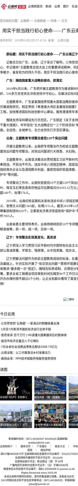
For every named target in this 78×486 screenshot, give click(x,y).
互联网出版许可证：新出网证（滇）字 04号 (39, 461)
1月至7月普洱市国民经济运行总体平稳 (26, 329)
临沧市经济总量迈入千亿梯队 (20, 341)
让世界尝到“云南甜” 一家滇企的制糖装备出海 (30, 323)
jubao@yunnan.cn (39, 484)
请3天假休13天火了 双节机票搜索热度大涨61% (26, 424)
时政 (54, 20)
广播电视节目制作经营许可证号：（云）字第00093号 (39, 465)
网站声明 (46, 450)
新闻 (48, 6)
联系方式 (60, 446)
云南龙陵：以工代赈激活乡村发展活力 (26, 352)
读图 (3, 370)
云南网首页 (35, 6)
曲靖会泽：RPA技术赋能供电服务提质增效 (28, 358)
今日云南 (7, 314)
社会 (75, 6)
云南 (57, 6)
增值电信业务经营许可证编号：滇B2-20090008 (29, 469)
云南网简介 (6, 446)
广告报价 (42, 446)
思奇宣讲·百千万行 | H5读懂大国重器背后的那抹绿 (34, 335)
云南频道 (40, 20)
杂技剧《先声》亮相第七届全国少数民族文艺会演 (27, 397)
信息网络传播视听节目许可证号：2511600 (39, 457)
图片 (66, 6)
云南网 (24, 20)
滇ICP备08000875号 (12, 454)
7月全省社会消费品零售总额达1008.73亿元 (29, 346)
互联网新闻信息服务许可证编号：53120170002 (51, 454)
